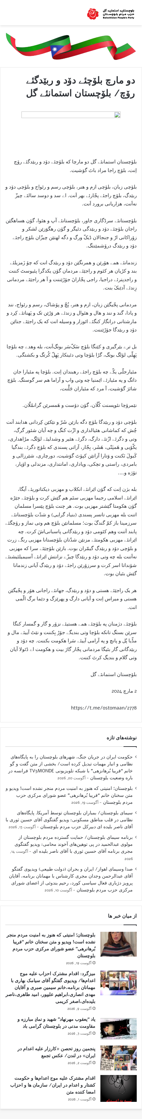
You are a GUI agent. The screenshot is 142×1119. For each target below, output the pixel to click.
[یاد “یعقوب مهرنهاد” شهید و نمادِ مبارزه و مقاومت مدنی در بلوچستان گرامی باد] (118, 1028)
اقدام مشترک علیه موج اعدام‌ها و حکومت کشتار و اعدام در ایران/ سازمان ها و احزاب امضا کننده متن (52, 1085)
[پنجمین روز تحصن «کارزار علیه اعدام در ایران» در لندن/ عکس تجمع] (118, 1058)
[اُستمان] (110, 13)
